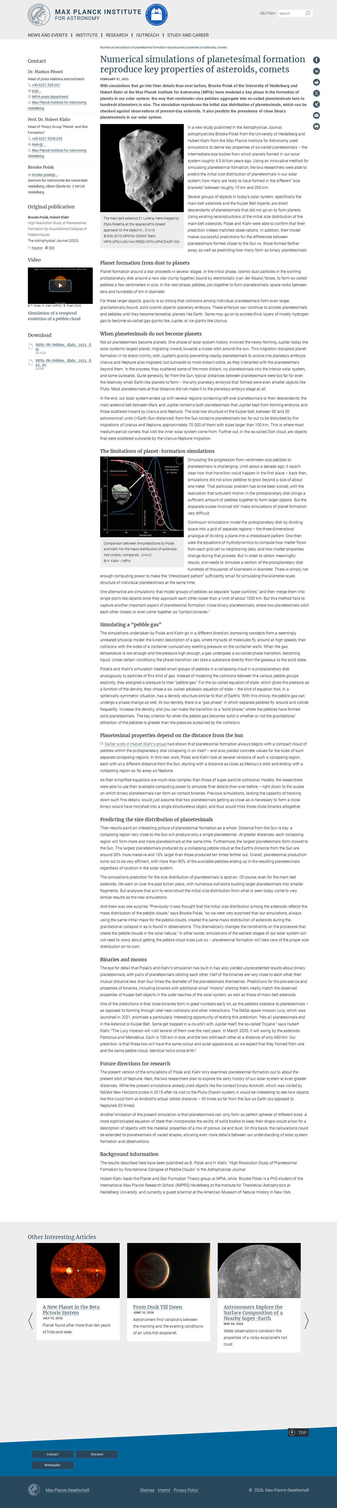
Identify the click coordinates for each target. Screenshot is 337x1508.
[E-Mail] (316, 115)
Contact (52, 1454)
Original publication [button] (51, 207)
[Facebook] (316, 60)
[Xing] (316, 104)
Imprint (164, 1490)
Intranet (97, 1454)
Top (302, 1432)
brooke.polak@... (45, 175)
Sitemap (147, 1490)
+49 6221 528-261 (46, 85)
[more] (150, 230)
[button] (179, 208)
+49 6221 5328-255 (47, 139)
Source (37, 248)
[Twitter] (316, 93)
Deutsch (267, 13)
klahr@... (39, 144)
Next (306, 1321)
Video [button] (34, 260)
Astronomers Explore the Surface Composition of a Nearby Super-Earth (253, 1312)
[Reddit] (316, 82)
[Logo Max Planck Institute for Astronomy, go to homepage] (120, 15)
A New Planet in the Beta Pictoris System (71, 1310)
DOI (51, 248)
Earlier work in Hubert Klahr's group (136, 744)
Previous (30, 1321)
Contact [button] (37, 61)
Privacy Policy (186, 1490)
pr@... (36, 91)
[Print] (316, 126)
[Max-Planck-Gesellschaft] (37, 1490)
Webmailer (52, 1465)
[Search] (308, 13)
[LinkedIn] (316, 71)
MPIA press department (50, 97)
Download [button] (40, 335)
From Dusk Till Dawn (157, 1307)
